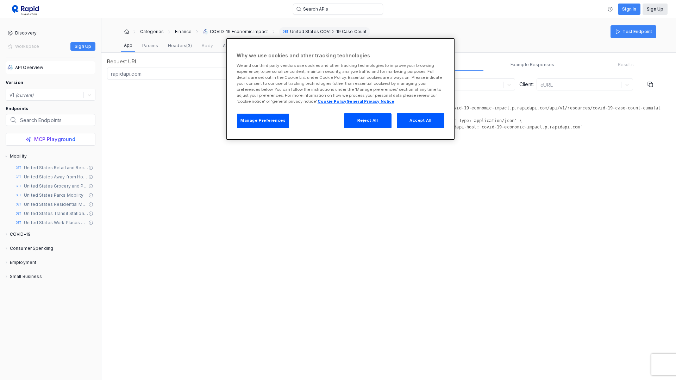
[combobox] (111, 73)
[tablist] (188, 45)
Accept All (420, 120)
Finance (183, 31)
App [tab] (128, 45)
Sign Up (655, 9)
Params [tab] (150, 45)
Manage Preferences (263, 120)
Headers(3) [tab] (180, 45)
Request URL (122, 61)
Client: (526, 84)
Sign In (629, 9)
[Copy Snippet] (650, 84)
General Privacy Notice (370, 101)
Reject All (367, 120)
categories (152, 31)
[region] (340, 89)
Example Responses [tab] (532, 64)
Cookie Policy (332, 101)
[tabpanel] (532, 105)
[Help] (610, 9)
